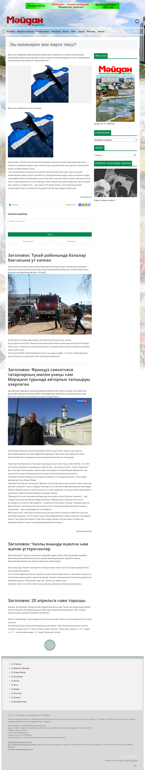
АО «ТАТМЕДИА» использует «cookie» (22, 744)
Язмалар (14, 205)
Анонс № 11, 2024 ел (104, 123)
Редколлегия (42, 31)
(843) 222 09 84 (131, 760)
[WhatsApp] (86, 204)
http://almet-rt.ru (86, 197)
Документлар (19, 701)
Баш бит (11, 31)
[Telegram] (89, 204)
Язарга (49, 234)
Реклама (91, 31)
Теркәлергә (71, 241)
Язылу (66, 31)
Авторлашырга (28, 241)
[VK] (137, 21)
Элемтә (101, 31)
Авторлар (56, 31)
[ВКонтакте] (79, 204)
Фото (73, 31)
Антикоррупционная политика (20, 742)
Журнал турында (25, 31)
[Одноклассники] (83, 204)
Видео (82, 31)
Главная (17, 664)
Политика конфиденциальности (20, 749)
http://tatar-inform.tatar (84, 531)
